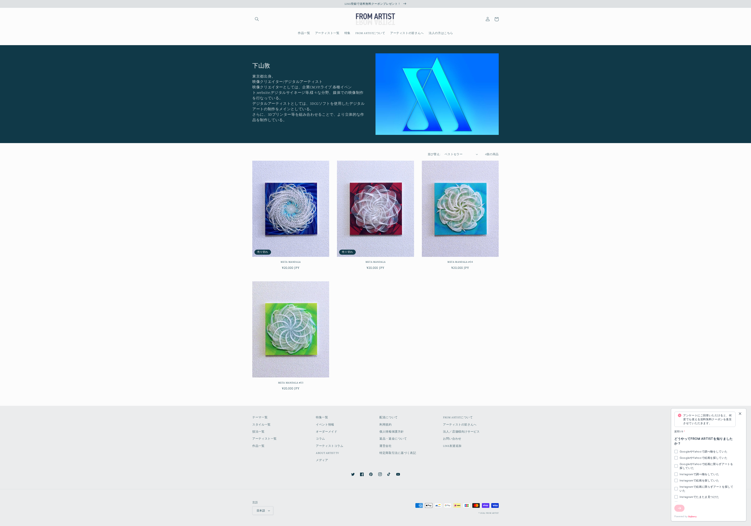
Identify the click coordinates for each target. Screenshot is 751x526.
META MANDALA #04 (460, 261)
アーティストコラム (329, 445)
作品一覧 (258, 445)
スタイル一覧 (261, 424)
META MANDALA (291, 261)
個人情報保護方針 (391, 431)
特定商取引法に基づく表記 (397, 452)
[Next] (679, 508)
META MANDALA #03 (291, 382)
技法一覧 (258, 431)
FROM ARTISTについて (458, 417)
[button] (256, 19)
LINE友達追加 (452, 445)
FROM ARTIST (492, 513)
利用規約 (385, 424)
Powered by (680, 516)
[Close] (740, 414)
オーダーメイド (326, 431)
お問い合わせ (452, 438)
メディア (322, 460)
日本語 (261, 510)
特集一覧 (322, 417)
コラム (320, 438)
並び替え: (434, 154)
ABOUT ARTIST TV (327, 452)
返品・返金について (393, 438)
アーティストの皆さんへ (460, 424)
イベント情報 (325, 424)
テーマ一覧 (260, 417)
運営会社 (385, 445)
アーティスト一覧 (264, 438)
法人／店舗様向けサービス (461, 431)
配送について (388, 417)
